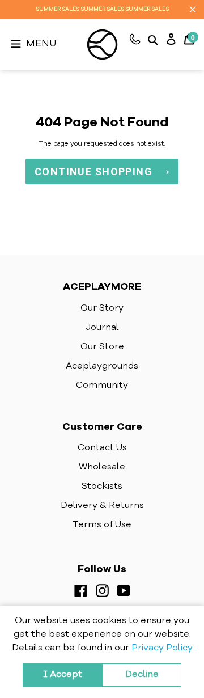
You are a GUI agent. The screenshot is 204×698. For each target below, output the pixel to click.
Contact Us (102, 447)
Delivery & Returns (102, 505)
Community (102, 385)
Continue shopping (93, 171)
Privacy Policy (162, 648)
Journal (102, 327)
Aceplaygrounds (102, 366)
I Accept (62, 674)
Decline (142, 674)
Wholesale (102, 467)
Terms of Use (102, 525)
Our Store (102, 347)
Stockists (102, 486)
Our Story (102, 308)
